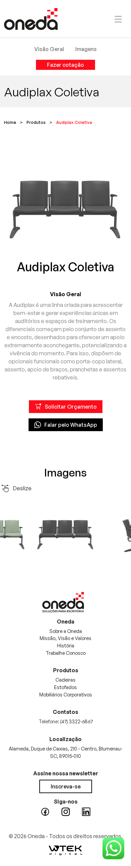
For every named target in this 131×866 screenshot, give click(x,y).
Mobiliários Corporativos (65, 694)
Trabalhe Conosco (66, 653)
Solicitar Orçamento (71, 406)
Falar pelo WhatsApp (70, 424)
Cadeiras (65, 680)
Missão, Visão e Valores (65, 638)
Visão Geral (49, 49)
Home (10, 122)
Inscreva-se (66, 786)
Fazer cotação (65, 64)
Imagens (86, 49)
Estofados (65, 687)
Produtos (36, 122)
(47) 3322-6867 (76, 721)
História (65, 645)
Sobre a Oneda (65, 631)
